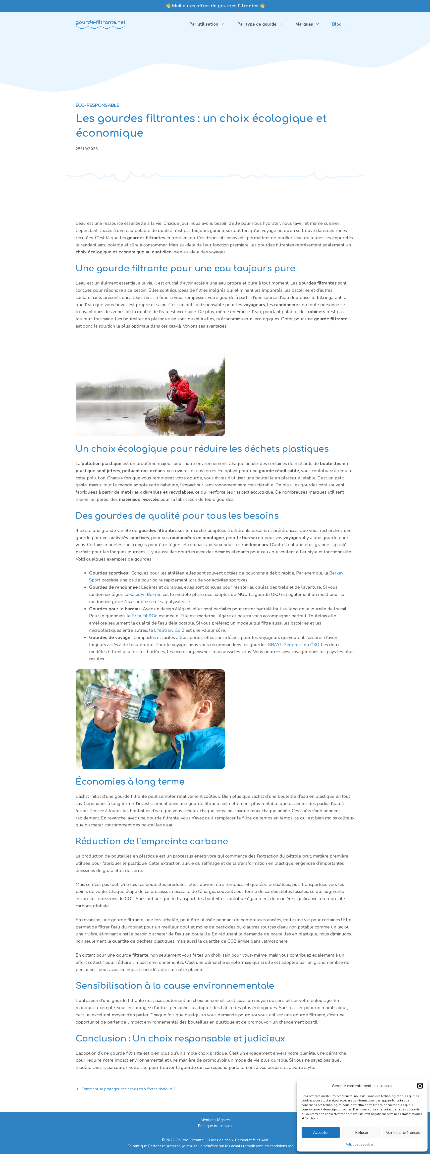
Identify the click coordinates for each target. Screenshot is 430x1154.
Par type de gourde (256, 24)
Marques (304, 24)
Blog (336, 24)
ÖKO (314, 645)
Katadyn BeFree (145, 594)
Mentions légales (215, 1119)
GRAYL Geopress (285, 645)
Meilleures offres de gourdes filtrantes (215, 5)
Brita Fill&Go (145, 616)
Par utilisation (203, 24)
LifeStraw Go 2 (169, 630)
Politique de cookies (359, 1145)
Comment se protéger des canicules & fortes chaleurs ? (128, 1089)
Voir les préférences (403, 1132)
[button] (420, 1085)
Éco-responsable (97, 105)
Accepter (321, 1132)
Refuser (361, 1132)
